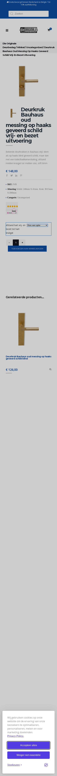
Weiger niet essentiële (29, 755)
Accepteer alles (28, 745)
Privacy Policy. (15, 736)
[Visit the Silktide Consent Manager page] (46, 765)
